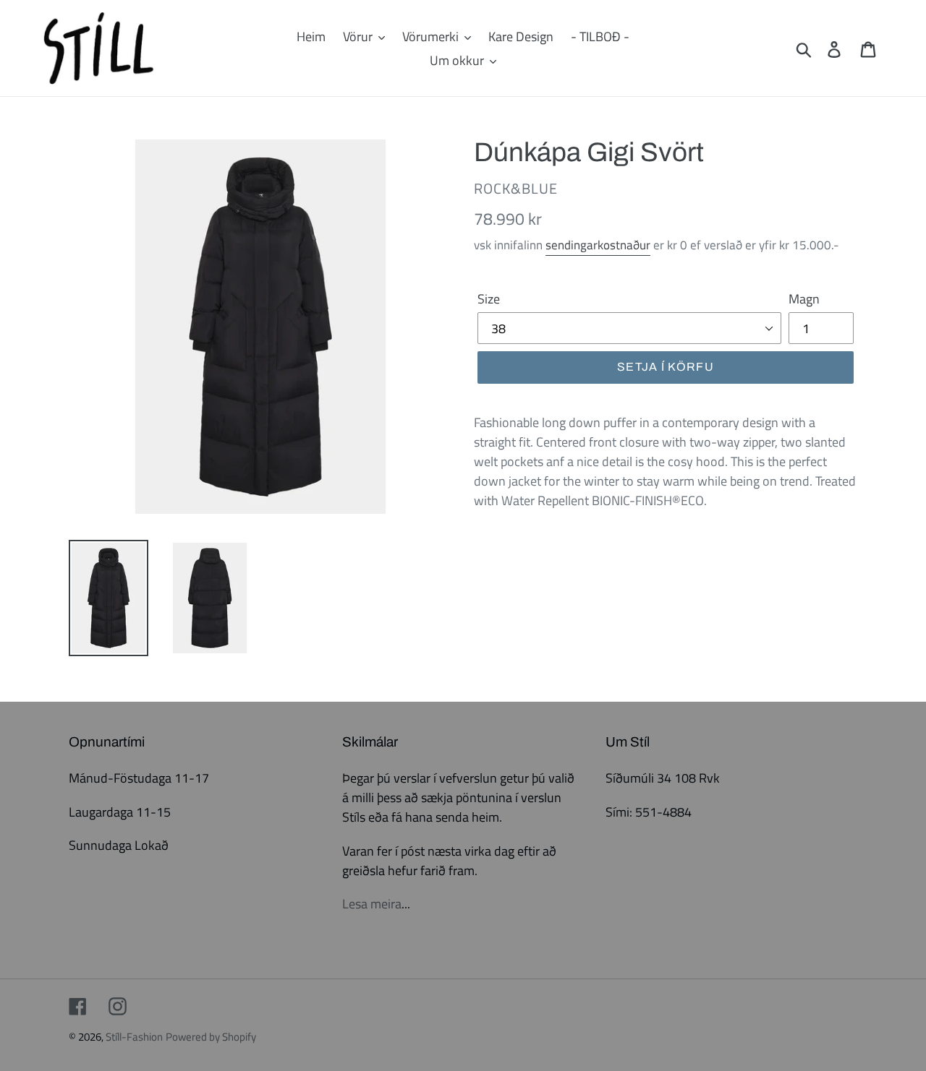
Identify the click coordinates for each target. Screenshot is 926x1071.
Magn (804, 299)
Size (488, 299)
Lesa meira (372, 903)
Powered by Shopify (211, 1036)
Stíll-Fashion (134, 1036)
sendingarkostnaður (597, 245)
